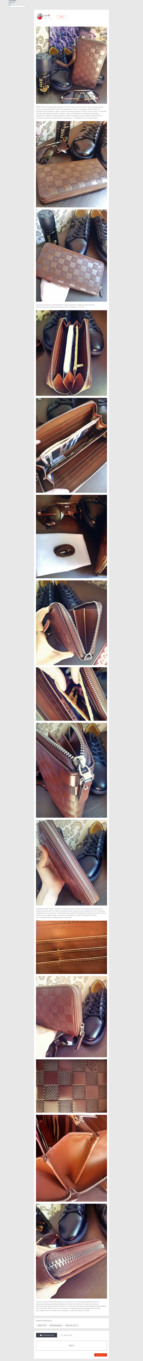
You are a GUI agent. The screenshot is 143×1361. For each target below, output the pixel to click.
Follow (61, 17)
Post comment (100, 1355)
